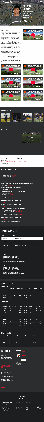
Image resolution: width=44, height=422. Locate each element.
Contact (27, 407)
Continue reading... (4, 361)
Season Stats (18, 408)
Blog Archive (4, 387)
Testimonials (28, 405)
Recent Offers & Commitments (6, 353)
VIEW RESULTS (16, 173)
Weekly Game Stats (19, 407)
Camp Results (18, 406)
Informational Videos (29, 406)
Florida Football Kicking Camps (7, 413)
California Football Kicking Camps (7, 416)
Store (27, 409)
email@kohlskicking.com (7, 410)
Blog (27, 408)
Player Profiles (18, 405)
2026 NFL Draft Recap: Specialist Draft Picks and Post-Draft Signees (6, 366)
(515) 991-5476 (5, 409)
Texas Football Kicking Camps (7, 412)
